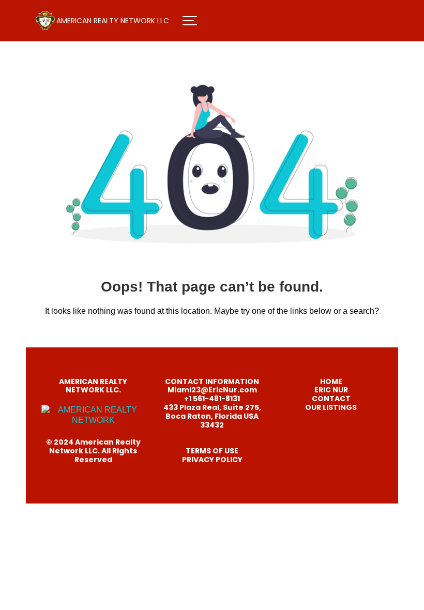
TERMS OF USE (212, 451)
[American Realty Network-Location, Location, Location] (45, 20)
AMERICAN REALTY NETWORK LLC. (93, 385)
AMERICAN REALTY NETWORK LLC (112, 21)
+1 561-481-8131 (212, 398)
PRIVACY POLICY (212, 459)
